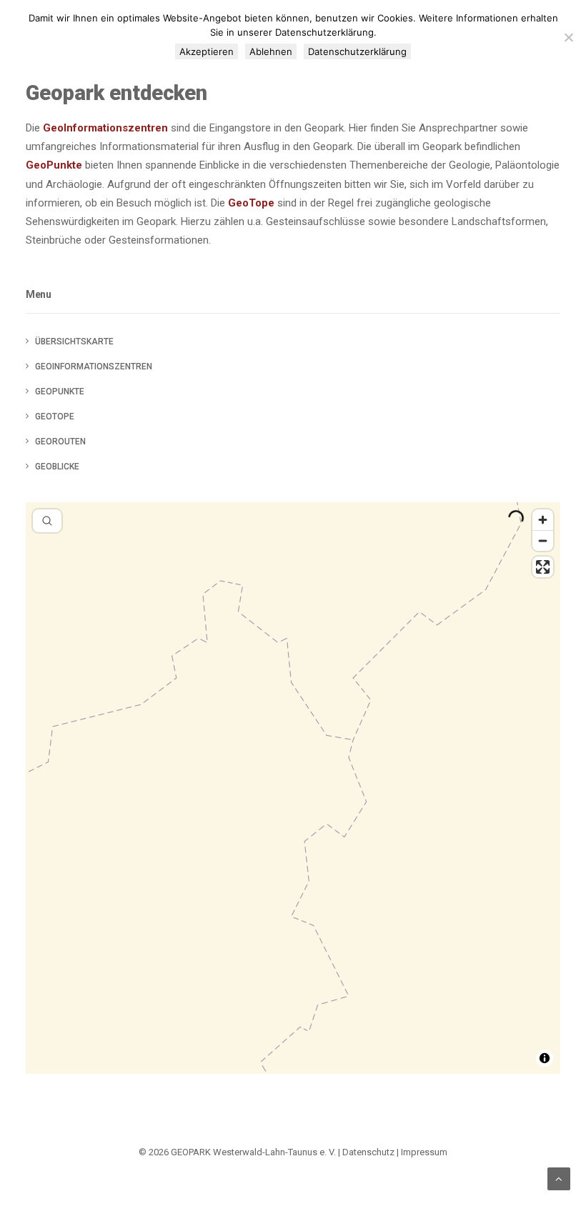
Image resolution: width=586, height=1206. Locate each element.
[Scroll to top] (558, 1178)
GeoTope (251, 202)
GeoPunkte (54, 165)
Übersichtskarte (74, 342)
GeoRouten (60, 442)
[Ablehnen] (568, 37)
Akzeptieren (206, 51)
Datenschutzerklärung (357, 51)
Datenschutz (368, 1152)
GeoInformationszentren (105, 127)
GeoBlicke (57, 467)
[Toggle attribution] (544, 1058)
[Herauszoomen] (542, 540)
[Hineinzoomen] (542, 519)
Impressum (424, 1152)
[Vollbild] (542, 567)
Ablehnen (270, 51)
